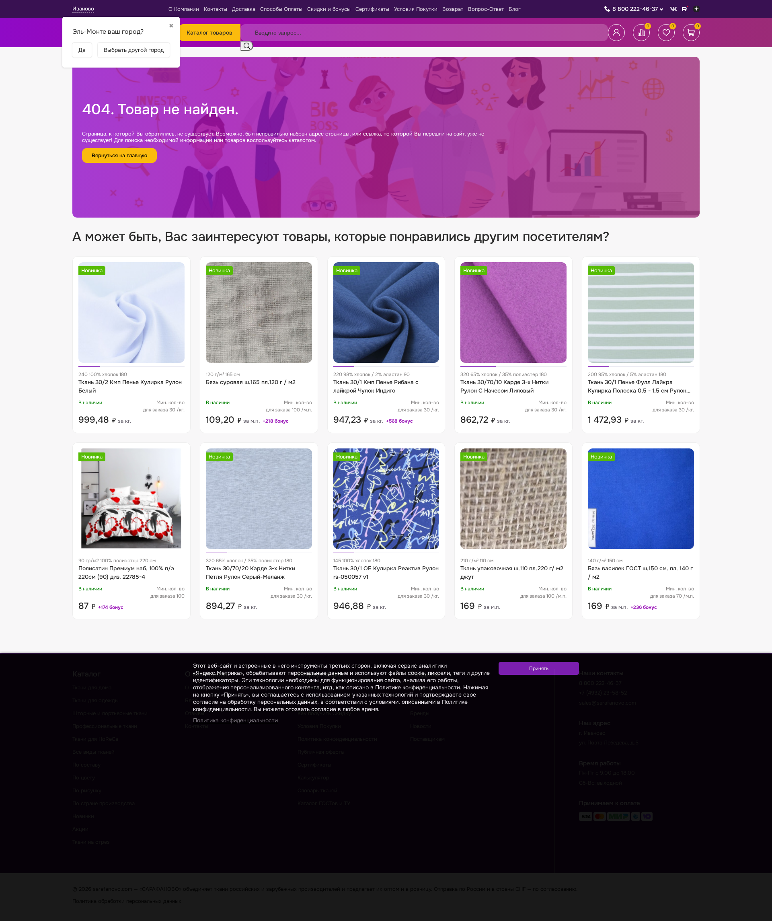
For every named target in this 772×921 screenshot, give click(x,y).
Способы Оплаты (281, 9)
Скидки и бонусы (329, 9)
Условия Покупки (415, 9)
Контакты (215, 9)
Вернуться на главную (119, 155)
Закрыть (756, 916)
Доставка (243, 9)
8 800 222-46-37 (635, 8)
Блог (515, 9)
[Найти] (246, 46)
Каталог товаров (209, 32)
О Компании (183, 9)
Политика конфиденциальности (235, 720)
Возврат (452, 9)
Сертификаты (372, 9)
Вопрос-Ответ (486, 9)
